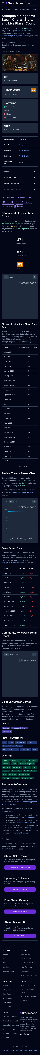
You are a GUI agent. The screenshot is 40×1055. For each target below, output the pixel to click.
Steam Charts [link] (10, 197)
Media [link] (16, 202)
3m (11, 277)
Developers (7, 998)
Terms (12, 1050)
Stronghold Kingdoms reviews (20, 492)
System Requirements (13, 189)
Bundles (6, 967)
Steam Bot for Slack (11, 1025)
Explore (6, 1038)
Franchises (7, 1006)
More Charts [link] (9, 206)
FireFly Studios (24, 150)
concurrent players (9, 36)
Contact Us (33, 1050)
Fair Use (19, 1050)
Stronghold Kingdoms (21, 9)
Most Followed (27, 963)
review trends (23, 36)
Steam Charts (8, 971)
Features (7, 171)
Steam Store (30, 818)
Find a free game (19, 911)
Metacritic (27, 828)
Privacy (5, 1050)
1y (16, 277)
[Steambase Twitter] (28, 1034)
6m (11, 501)
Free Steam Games (28, 996)
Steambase (24, 1018)
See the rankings (19, 889)
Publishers (7, 1002)
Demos (5, 963)
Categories (7, 990)
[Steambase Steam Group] (25, 1034)
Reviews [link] (22, 197)
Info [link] (7, 202)
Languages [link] (27, 202)
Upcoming (25, 971)
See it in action (19, 936)
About (25, 1050)
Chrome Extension (10, 1017)
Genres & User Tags (12, 183)
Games (8, 9)
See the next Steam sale (18, 867)
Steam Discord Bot (10, 1021)
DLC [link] (33, 197)
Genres (5, 985)
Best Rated (25, 954)
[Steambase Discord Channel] (21, 1034)
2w (6, 277)
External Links (10, 177)
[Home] (2, 9)
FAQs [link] (21, 206)
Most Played (26, 959)
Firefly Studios (24, 145)
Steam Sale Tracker (29, 985)
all (21, 277)
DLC (4, 959)
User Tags (7, 994)
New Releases (26, 967)
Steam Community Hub (26, 823)
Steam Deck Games (29, 975)
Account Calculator (10, 1033)
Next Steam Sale (9, 1029)
